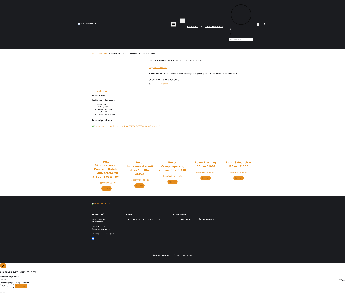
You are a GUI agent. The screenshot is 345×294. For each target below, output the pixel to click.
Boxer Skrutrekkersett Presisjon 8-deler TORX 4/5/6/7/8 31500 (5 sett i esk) (106, 169)
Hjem (94, 53)
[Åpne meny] (173, 24)
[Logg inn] (264, 24)
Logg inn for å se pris (158, 67)
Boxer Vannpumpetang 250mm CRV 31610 (172, 165)
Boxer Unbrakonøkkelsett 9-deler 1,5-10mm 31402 (139, 167)
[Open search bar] (230, 30)
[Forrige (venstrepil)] (1, 292)
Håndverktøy (162, 84)
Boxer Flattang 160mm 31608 (205, 164)
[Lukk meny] (182, 20)
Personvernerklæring (183, 255)
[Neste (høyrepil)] (4, 292)
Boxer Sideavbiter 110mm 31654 (238, 164)
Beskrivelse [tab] (102, 91)
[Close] (3, 265)
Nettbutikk (102, 53)
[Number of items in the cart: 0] (258, 24)
